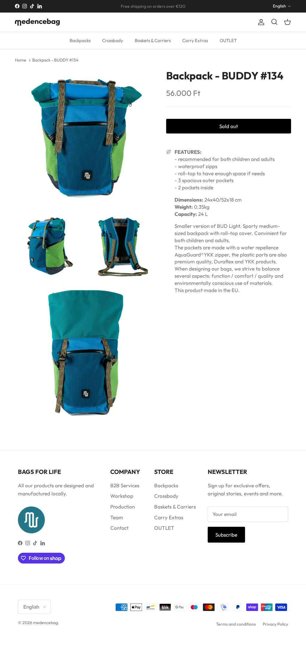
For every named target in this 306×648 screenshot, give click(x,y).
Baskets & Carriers (153, 40)
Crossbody (112, 40)
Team (116, 517)
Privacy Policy (275, 624)
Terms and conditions (236, 624)
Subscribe (226, 535)
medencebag (45, 622)
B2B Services (124, 485)
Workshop (121, 496)
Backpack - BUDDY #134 (55, 60)
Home (20, 60)
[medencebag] (37, 22)
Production (122, 506)
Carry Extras (195, 40)
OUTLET (228, 40)
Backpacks (80, 40)
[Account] (260, 22)
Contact (119, 528)
